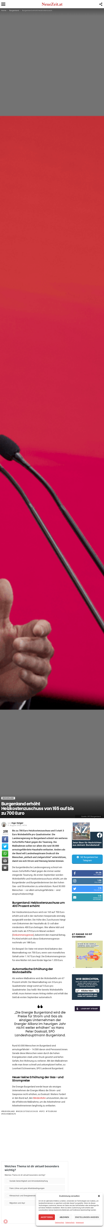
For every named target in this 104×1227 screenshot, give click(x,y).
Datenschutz (59, 1222)
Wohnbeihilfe (9, 1114)
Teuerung (52, 1111)
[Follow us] (101, 4)
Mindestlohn (39, 1098)
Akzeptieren (47, 1217)
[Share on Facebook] (5, 839)
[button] (99, 1196)
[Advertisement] (34, 1138)
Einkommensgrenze (23, 935)
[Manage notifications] (6, 1221)
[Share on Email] (5, 868)
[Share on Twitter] (5, 846)
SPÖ (43, 1111)
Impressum (80, 1222)
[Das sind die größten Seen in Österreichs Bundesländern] (89, 967)
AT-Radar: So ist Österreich (82, 935)
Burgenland (9, 1111)
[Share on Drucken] (5, 860)
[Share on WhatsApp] (5, 853)
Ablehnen (64, 1217)
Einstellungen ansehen (87, 1217)
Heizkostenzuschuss (28, 1111)
